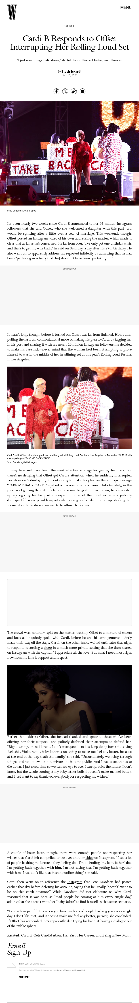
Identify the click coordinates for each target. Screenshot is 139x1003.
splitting (29, 233)
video (48, 647)
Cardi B (64, 223)
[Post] (65, 91)
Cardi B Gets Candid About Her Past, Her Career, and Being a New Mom (75, 935)
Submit (24, 976)
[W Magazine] (12, 12)
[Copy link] (74, 91)
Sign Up (19, 949)
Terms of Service (64, 970)
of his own (66, 238)
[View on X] (69, 602)
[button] (69, 699)
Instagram (74, 882)
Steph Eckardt (71, 71)
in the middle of (41, 354)
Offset (47, 228)
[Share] (56, 91)
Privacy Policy (81, 970)
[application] (69, 700)
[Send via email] (82, 91)
